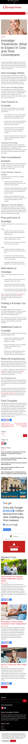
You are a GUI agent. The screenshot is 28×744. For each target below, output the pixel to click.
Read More (4, 603)
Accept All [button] (13, 740)
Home (2, 726)
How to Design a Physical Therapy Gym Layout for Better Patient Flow (14, 463)
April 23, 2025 (5, 626)
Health (3, 36)
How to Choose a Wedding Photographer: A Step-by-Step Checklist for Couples (14, 459)
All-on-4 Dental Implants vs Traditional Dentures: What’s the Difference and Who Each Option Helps (14, 472)
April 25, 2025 (5, 583)
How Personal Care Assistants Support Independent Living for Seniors (12, 579)
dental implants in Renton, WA (8, 393)
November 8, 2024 (8, 59)
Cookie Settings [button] (6, 740)
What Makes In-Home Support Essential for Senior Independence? (14, 623)
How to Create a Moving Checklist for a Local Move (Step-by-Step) (12, 468)
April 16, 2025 (5, 666)
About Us (3, 729)
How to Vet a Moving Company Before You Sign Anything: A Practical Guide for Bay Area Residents (13, 453)
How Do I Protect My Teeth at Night (13, 665)
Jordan (3, 59)
